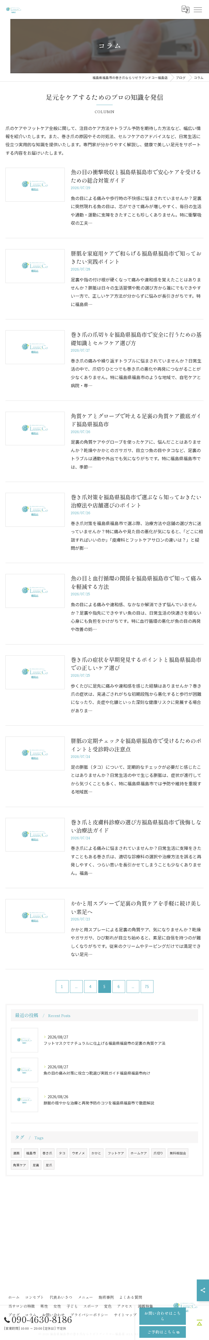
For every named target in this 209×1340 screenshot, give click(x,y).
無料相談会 (178, 1153)
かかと (96, 1153)
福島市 (31, 1153)
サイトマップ (125, 1314)
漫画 (16, 1153)
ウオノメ (78, 1153)
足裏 (36, 1165)
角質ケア (19, 1165)
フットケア (116, 1153)
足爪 (49, 1165)
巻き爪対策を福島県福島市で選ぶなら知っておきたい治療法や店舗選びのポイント (136, 501)
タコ (62, 1153)
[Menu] (197, 9)
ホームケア (139, 1153)
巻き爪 (47, 1153)
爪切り (158, 1153)
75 (147, 986)
